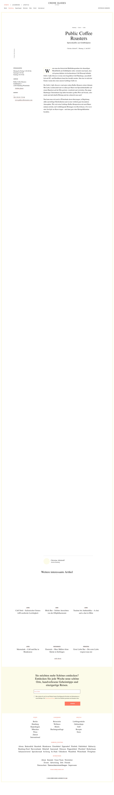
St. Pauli (54, 751)
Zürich (35, 8)
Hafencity (92, 746)
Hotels (57, 726)
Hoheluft (45, 749)
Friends (67, 762)
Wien (30, 8)
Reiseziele (57, 721)
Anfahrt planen (19, 88)
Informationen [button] (57, 755)
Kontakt (50, 760)
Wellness (57, 724)
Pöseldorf (81, 749)
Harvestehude (36, 749)
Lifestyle (26, 4)
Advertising (54, 762)
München (25, 8)
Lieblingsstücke (79, 721)
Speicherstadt (37, 751)
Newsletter (69, 760)
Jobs (61, 762)
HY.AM (65, 778)
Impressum (72, 765)
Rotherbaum (91, 749)
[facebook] (51, 773)
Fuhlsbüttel (83, 746)
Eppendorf (66, 746)
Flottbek (74, 746)
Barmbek (37, 746)
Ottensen (62, 749)
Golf (78, 726)
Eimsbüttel (56, 746)
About (43, 760)
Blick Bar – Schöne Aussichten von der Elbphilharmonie (57, 611)
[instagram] (55, 773)
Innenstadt (54, 749)
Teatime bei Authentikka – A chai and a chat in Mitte (86, 611)
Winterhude (81, 751)
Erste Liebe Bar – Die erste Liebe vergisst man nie (86, 650)
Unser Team (58, 760)
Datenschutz (42, 765)
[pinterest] (59, 773)
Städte (6, 4)
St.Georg (46, 751)
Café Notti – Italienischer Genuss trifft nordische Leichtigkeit (27, 611)
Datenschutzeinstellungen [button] (57, 765)
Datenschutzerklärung (50, 698)
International (41, 8)
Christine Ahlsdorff (72, 48)
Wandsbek (72, 751)
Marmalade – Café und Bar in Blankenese (28, 650)
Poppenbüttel (72, 749)
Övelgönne (91, 751)
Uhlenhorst (63, 751)
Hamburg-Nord (24, 749)
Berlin (5, 8)
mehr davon (57, 658)
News (79, 732)
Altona (21, 746)
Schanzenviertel (24, 751)
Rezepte (79, 729)
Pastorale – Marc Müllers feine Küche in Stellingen (57, 650)
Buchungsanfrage (57, 729)
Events (46, 762)
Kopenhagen (18, 8)
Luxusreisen (16, 4)
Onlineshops (78, 724)
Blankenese (46, 746)
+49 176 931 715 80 (19, 97)
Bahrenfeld (29, 746)
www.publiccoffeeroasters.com (23, 100)
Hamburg (11, 8)
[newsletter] (62, 773)
